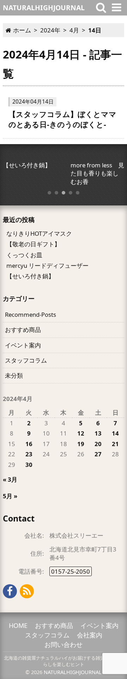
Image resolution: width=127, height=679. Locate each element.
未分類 (14, 375)
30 (28, 465)
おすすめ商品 (23, 330)
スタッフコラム (26, 360)
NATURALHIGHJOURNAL (73, 672)
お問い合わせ (63, 644)
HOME (18, 625)
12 (80, 433)
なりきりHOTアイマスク (39, 233)
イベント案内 (23, 345)
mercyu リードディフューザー (47, 265)
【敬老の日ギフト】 (33, 244)
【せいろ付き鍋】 (30, 276)
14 (115, 433)
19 (80, 444)
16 (28, 444)
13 (98, 433)
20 (98, 444)
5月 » (10, 496)
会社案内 (89, 635)
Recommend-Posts (30, 314)
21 (115, 444)
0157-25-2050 (70, 571)
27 (98, 454)
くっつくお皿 (24, 255)
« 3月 (10, 479)
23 (28, 454)
